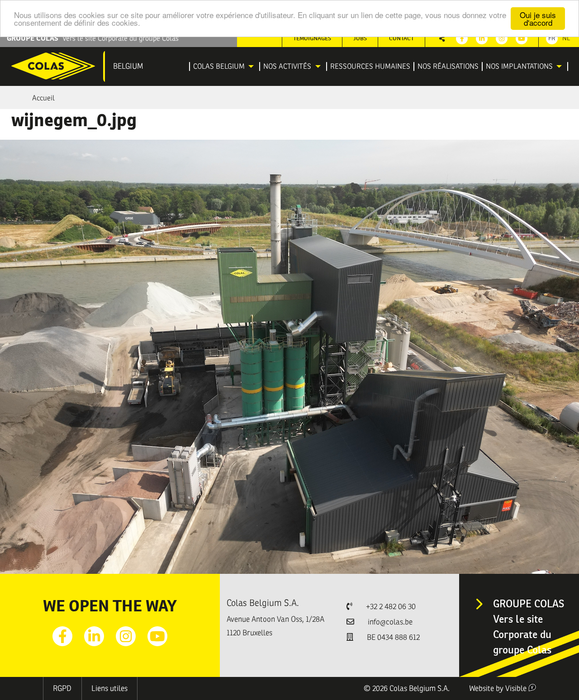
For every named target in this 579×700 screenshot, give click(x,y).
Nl (566, 38)
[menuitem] (225, 66)
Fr (551, 38)
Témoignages (312, 38)
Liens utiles (109, 688)
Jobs (360, 38)
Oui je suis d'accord (538, 18)
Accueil (43, 98)
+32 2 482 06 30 (391, 606)
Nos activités (287, 66)
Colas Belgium (219, 66)
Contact (401, 38)
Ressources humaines (370, 66)
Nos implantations (519, 66)
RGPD (62, 688)
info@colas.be (390, 622)
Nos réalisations (448, 66)
